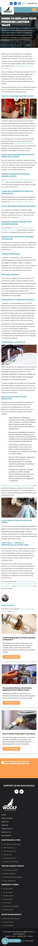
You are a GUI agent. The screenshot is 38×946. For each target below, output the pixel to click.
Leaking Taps (7, 899)
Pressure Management (11, 906)
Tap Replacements (9, 858)
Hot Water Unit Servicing (11, 844)
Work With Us (6, 828)
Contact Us (6, 832)
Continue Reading (11, 657)
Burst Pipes (7, 902)
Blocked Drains (8, 895)
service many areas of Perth (24, 586)
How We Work (6, 818)
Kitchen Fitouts (8, 922)
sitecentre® (29, 941)
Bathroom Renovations (11, 918)
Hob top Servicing (9, 851)
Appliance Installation (11, 861)
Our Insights (6, 835)
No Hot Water (8, 892)
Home (3, 815)
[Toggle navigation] (34, 9)
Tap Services (7, 854)
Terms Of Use (21, 936)
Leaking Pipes (8, 889)
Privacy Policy (10, 936)
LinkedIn (14, 611)
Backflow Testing (9, 873)
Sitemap (30, 936)
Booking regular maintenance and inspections (16, 485)
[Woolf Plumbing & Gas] (13, 10)
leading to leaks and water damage (22, 201)
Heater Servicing (9, 847)
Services (4, 825)
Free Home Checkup (10, 870)
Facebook (4, 611)
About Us (4, 822)
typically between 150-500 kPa (24, 143)
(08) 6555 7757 (32, 3)
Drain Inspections (9, 880)
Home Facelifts (8, 925)
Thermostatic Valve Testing (12, 877)
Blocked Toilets (8, 909)
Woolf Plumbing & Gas (27, 609)
